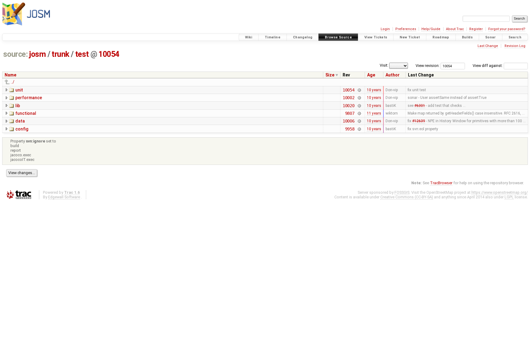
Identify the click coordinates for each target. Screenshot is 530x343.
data (20, 121)
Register (476, 29)
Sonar (490, 37)
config (21, 129)
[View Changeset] (359, 90)
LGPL (509, 197)
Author (393, 74)
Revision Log (515, 46)
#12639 (418, 121)
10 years (374, 90)
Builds (467, 37)
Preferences (405, 29)
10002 (349, 97)
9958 (350, 129)
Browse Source (338, 37)
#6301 (419, 105)
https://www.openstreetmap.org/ (499, 192)
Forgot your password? (506, 29)
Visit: (384, 65)
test (82, 54)
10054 (108, 54)
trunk (60, 54)
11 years (374, 113)
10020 (349, 105)
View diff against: (488, 65)
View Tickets (375, 37)
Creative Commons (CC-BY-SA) (406, 197)
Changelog (302, 37)
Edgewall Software (64, 197)
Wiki (248, 37)
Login (385, 29)
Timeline (272, 37)
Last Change (488, 46)
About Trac (455, 29)
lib (17, 105)
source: (15, 54)
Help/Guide (430, 29)
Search (515, 37)
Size (329, 74)
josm (37, 54)
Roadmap (440, 37)
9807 (350, 113)
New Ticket (410, 37)
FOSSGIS (401, 192)
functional (25, 113)
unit (19, 90)
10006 (349, 121)
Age (371, 74)
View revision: (428, 65)
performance (28, 97)
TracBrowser (441, 183)
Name (10, 74)
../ (12, 82)
